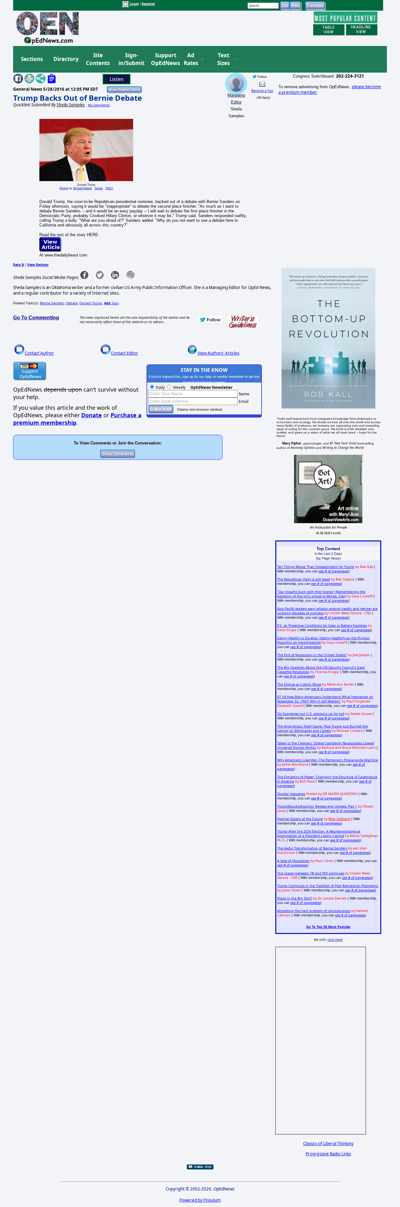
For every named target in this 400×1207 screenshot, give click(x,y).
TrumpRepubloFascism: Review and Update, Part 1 (317, 806)
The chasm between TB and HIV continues (310, 873)
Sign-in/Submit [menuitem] (130, 59)
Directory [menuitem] (65, 59)
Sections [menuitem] (32, 59)
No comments (99, 105)
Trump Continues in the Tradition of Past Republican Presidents (327, 886)
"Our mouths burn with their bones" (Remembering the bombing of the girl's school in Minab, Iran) (321, 594)
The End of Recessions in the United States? (312, 655)
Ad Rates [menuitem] (191, 59)
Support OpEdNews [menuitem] (163, 59)
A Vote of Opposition (293, 861)
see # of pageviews (333, 571)
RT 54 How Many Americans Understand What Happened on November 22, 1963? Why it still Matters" (325, 699)
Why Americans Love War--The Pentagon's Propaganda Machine (327, 760)
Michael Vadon (82, 188)
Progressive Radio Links (328, 1154)
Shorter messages (291, 794)
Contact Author (39, 353)
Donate (91, 415)
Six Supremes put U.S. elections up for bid (310, 714)
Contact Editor (124, 353)
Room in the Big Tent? (294, 898)
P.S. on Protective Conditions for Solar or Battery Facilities (322, 625)
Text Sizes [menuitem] (223, 59)
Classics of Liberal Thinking (328, 1143)
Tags (111, 303)
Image (64, 188)
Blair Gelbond (339, 819)
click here (335, 939)
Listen (117, 79)
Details (99, 188)
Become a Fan (262, 91)
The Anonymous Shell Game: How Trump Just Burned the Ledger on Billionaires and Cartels (322, 728)
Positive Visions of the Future (300, 819)
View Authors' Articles (218, 353)
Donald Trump (90, 303)
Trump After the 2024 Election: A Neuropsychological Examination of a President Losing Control (318, 833)
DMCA (109, 188)
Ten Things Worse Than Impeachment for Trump (315, 567)
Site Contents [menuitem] (98, 59)
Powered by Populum (200, 1200)
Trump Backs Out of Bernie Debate (77, 98)
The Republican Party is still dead (303, 579)
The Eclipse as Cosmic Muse (299, 684)
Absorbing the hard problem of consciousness (313, 911)
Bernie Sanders (52, 303)
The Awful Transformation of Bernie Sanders (312, 848)
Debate (72, 303)
